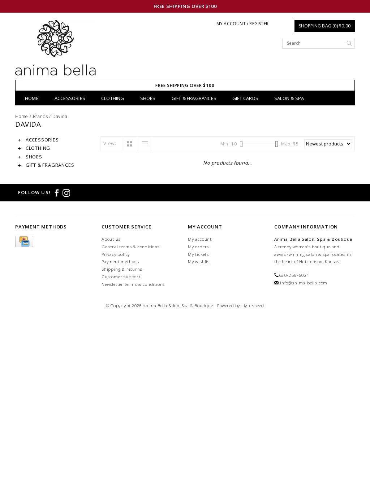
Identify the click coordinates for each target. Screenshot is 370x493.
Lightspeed (252, 305)
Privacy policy (116, 254)
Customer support (121, 276)
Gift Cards (245, 98)
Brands (40, 116)
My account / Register (242, 24)
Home (32, 98)
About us (111, 239)
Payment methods (120, 261)
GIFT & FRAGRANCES (194, 98)
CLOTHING (112, 98)
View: (109, 143)
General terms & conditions (131, 246)
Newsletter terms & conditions (133, 284)
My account (200, 239)
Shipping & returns (122, 269)
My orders (198, 246)
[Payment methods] (24, 241)
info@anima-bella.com (303, 282)
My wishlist (199, 261)
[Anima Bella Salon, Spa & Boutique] (55, 50)
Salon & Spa (289, 98)
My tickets (198, 254)
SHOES (148, 98)
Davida (60, 116)
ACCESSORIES (70, 98)
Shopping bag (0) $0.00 (324, 26)
